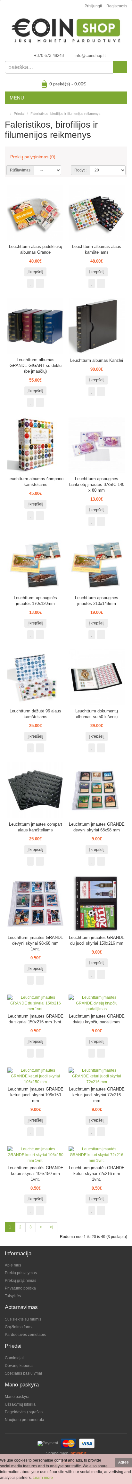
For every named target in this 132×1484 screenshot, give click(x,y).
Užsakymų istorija (20, 1404)
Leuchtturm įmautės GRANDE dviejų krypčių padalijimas (97, 1019)
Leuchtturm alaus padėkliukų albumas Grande (35, 249)
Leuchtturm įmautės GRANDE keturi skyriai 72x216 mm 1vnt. (97, 1173)
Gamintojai (14, 1358)
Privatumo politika (20, 1288)
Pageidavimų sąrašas (24, 1412)
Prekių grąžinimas (20, 1280)
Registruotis (116, 6)
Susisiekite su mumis (23, 1319)
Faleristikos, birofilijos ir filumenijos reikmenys (65, 113)
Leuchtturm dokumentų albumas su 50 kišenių (96, 714)
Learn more (43, 1477)
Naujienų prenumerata (24, 1419)
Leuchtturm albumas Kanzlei (96, 360)
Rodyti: (80, 170)
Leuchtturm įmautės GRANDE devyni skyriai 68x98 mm (97, 827)
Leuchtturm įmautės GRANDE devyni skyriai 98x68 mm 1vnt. (35, 943)
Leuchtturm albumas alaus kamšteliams (96, 249)
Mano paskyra (17, 1396)
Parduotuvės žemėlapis (25, 1334)
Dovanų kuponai (19, 1365)
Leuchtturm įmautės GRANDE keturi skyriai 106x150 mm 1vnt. (35, 1173)
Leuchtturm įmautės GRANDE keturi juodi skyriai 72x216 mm (97, 1095)
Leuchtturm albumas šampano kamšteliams (35, 481)
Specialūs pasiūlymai (23, 1373)
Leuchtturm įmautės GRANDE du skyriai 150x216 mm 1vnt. (35, 1019)
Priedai (19, 113)
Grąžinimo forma (19, 1327)
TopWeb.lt (77, 1453)
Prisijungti (93, 6)
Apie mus (13, 1265)
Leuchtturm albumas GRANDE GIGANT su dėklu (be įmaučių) (36, 365)
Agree (123, 1462)
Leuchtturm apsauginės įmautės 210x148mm (96, 600)
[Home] (6, 113)
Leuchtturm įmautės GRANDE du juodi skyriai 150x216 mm (97, 940)
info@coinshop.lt (90, 55)
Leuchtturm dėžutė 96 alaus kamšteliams (35, 714)
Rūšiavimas (20, 170)
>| (51, 1227)
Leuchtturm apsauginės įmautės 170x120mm (35, 600)
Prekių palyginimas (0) (32, 156)
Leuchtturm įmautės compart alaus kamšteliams (35, 827)
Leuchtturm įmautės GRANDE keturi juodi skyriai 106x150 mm (35, 1095)
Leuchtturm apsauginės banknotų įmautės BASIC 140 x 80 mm (96, 484)
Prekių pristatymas (21, 1273)
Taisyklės (13, 1296)
